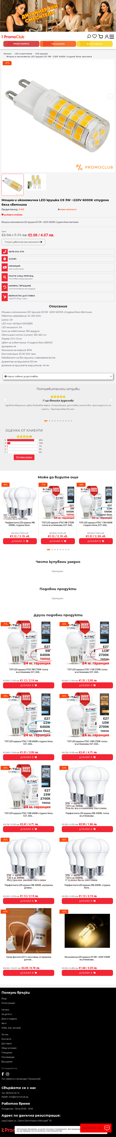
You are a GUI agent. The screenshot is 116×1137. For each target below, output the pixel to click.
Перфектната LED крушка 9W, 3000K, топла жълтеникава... (87, 814)
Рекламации (8, 1057)
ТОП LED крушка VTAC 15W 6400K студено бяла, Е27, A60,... (29, 814)
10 (71, 420)
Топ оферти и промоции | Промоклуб (21, 1079)
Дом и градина (9, 1018)
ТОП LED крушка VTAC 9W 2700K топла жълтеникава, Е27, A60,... (58, 523)
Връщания (7, 1061)
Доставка (7, 1043)
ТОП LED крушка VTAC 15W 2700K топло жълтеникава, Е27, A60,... (87, 742)
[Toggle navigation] (111, 37)
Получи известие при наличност (22, 242)
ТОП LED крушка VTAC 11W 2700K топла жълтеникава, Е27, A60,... (87, 670)
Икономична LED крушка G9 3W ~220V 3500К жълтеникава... (87, 958)
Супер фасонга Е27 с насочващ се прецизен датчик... (28, 958)
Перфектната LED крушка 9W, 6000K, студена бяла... (20, 523)
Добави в (19, 541)
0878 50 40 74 (12, 1093)
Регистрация (8, 1003)
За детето (7, 1014)
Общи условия (9, 1048)
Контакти (6, 1039)
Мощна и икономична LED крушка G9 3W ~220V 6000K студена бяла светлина (49, 56)
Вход (4, 998)
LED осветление (23, 54)
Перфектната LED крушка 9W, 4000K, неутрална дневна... (29, 886)
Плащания (7, 1052)
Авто (4, 1023)
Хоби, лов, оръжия (11, 1027)
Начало (8, 54)
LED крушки (41, 54)
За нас (5, 1034)
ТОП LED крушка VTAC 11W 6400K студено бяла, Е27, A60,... (96, 523)
